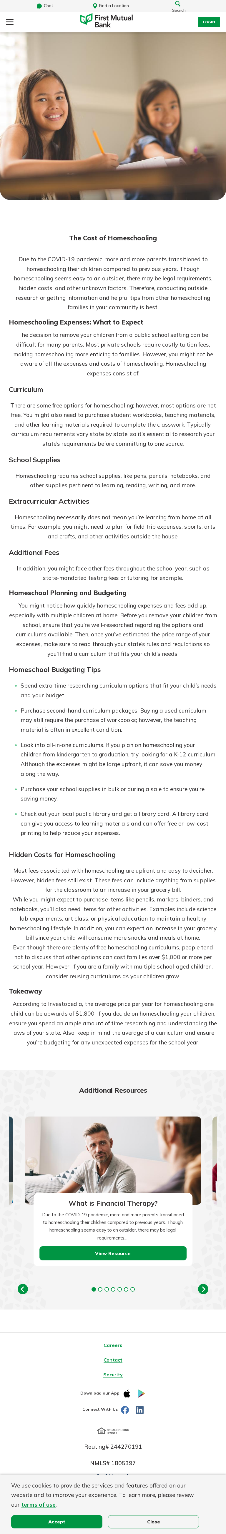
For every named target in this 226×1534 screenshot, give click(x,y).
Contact (113, 1360)
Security (113, 1374)
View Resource (113, 1253)
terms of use (38, 1504)
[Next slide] (203, 1289)
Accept (56, 1522)
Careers (113, 1345)
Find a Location (114, 5)
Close (153, 1522)
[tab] (94, 1289)
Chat (48, 5)
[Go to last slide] (23, 1289)
